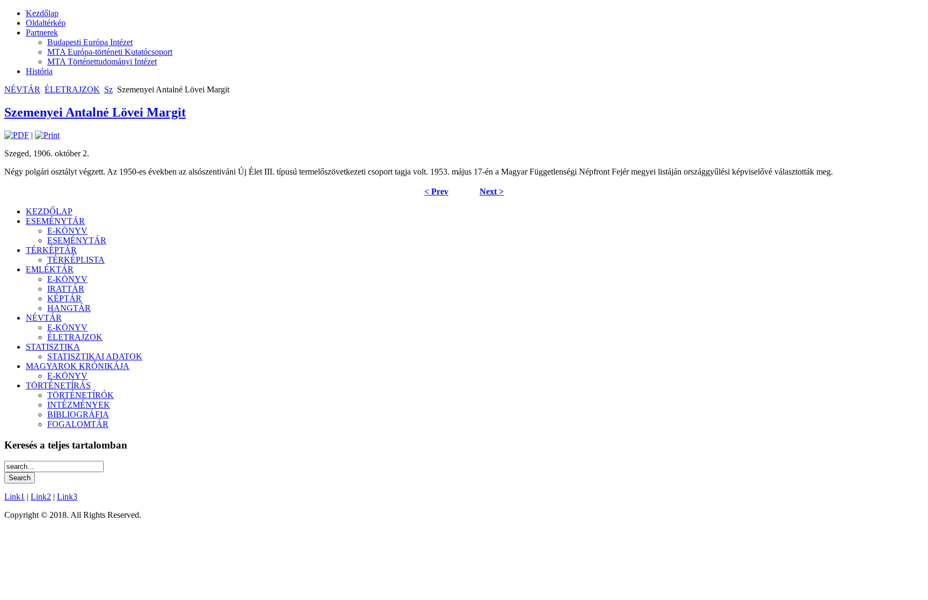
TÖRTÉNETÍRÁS (58, 385)
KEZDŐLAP (49, 211)
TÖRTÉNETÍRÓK (80, 395)
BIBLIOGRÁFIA (78, 414)
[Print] (47, 135)
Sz (108, 89)
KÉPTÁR (64, 298)
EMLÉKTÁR (50, 269)
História (39, 71)
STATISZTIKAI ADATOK (94, 356)
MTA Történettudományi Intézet (102, 61)
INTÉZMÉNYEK (78, 404)
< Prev (436, 191)
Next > (492, 191)
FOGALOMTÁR (77, 424)
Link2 (41, 496)
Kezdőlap (42, 13)
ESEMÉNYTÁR (55, 221)
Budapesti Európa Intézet (90, 42)
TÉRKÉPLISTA (76, 259)
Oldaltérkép (46, 22)
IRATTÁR (65, 288)
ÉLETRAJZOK (72, 89)
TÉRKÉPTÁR (51, 250)
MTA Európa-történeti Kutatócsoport (109, 51)
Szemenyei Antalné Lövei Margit (95, 112)
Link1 (14, 496)
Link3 (67, 496)
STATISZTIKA (53, 346)
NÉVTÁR (22, 89)
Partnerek (42, 32)
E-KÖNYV (67, 230)
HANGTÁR (69, 308)
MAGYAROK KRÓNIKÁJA (77, 366)
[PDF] (16, 135)
